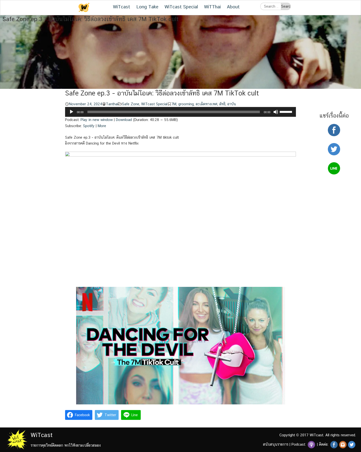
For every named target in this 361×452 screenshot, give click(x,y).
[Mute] (275, 111)
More (102, 126)
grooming (186, 104)
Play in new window (97, 120)
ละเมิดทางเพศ (206, 104)
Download (124, 120)
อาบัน (231, 104)
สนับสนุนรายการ (275, 444)
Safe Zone (130, 104)
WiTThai (212, 6)
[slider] (286, 111)
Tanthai (112, 104)
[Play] (71, 111)
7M (173, 104)
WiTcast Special (181, 6)
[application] (180, 112)
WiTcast (121, 6)
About (233, 6)
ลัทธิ (222, 104)
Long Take (147, 6)
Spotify (89, 126)
